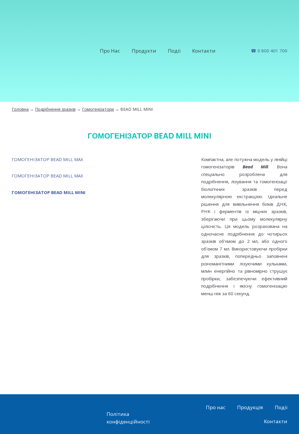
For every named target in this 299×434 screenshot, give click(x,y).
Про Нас (110, 50)
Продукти (144, 50)
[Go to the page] (41, 51)
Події (174, 50)
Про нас (215, 407)
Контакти (203, 50)
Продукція (250, 407)
